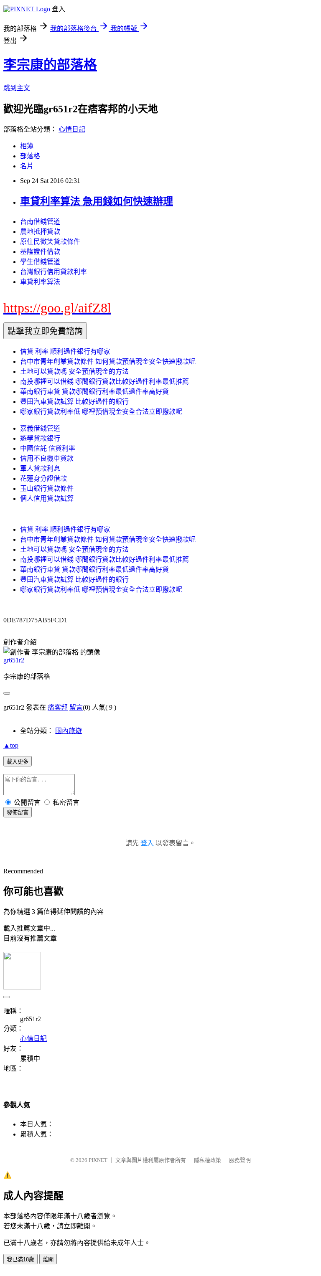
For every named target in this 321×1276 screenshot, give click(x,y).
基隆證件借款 (40, 251)
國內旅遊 (68, 730)
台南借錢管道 (40, 221)
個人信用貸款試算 (47, 498)
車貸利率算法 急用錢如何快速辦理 (96, 201)
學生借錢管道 (40, 261)
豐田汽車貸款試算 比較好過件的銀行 (74, 401)
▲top (10, 745)
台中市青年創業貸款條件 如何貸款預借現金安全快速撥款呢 (108, 361)
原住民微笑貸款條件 (50, 241)
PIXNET (98, 1160)
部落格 (30, 156)
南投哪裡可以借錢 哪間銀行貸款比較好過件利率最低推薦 (104, 381)
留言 (76, 707)
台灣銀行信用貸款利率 (53, 271)
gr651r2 (13, 660)
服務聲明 (240, 1160)
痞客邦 (58, 707)
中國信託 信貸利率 (47, 448)
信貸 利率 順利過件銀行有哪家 (65, 351)
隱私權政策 (207, 1160)
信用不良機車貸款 (47, 458)
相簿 (26, 146)
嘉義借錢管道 (40, 428)
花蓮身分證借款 (43, 478)
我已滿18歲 (20, 1259)
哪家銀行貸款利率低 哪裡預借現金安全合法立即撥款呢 (101, 411)
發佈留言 (17, 812)
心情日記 (72, 129)
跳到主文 (16, 87)
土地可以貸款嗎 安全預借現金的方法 (74, 371)
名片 (26, 166)
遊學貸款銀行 (40, 438)
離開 (48, 1259)
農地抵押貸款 (40, 231)
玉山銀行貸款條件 (47, 488)
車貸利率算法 (40, 281)
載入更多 (17, 761)
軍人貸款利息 (40, 468)
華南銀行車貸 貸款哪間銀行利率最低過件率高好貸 (94, 391)
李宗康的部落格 (50, 64)
